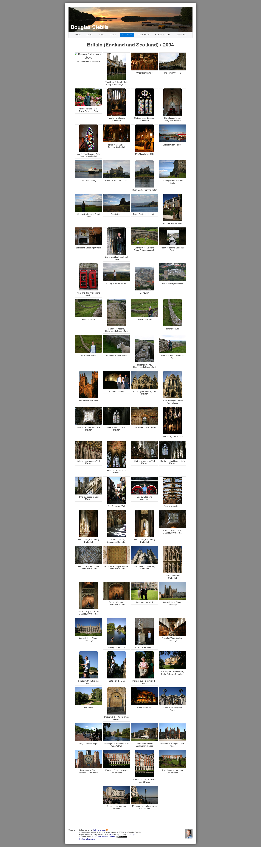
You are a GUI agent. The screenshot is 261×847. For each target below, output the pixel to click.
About (90, 34)
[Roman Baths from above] (89, 54)
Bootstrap (130, 834)
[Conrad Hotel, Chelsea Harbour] (117, 787)
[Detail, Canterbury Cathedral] (172, 547)
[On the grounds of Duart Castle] (172, 162)
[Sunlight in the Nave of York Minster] (172, 442)
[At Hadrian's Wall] (89, 337)
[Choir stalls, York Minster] (172, 408)
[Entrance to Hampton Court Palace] (172, 725)
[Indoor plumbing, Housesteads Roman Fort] (145, 337)
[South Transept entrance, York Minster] (172, 373)
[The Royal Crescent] (172, 54)
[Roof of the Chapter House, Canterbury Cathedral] (117, 547)
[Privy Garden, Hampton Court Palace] (172, 751)
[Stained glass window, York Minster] (145, 373)
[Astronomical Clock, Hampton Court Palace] (89, 751)
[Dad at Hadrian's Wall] (145, 301)
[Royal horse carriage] (89, 725)
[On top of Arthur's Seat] (117, 265)
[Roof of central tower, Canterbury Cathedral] (172, 511)
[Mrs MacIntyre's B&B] (145, 126)
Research (144, 34)
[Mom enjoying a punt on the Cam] (145, 653)
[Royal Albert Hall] (145, 689)
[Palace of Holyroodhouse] (172, 265)
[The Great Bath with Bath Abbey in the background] (117, 54)
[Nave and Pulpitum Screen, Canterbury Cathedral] (89, 583)
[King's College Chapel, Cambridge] (172, 583)
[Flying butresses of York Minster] (89, 478)
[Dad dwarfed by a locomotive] (145, 478)
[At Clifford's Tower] (117, 373)
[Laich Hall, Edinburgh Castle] (89, 229)
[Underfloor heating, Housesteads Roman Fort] (117, 301)
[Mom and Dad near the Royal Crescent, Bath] (89, 90)
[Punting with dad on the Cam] (89, 653)
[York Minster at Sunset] (89, 373)
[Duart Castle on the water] (145, 195)
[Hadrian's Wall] (89, 301)
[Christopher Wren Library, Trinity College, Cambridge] (172, 653)
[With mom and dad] (145, 583)
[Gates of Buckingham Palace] (172, 689)
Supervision (162, 34)
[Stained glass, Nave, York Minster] (117, 408)
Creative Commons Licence (104, 836)
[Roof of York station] (172, 478)
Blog (102, 34)
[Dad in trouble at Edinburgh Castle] (117, 229)
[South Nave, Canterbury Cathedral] (89, 511)
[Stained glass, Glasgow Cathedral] (145, 90)
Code (113, 34)
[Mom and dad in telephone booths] (89, 265)
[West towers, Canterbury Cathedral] (145, 547)
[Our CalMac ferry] (89, 162)
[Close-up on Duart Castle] (117, 162)
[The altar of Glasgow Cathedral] (117, 90)
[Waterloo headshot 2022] (188, 833)
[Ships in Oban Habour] (172, 126)
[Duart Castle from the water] (145, 162)
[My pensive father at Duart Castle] (89, 195)
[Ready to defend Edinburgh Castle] (172, 229)
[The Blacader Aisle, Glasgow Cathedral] (172, 90)
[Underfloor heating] (145, 54)
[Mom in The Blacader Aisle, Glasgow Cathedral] (89, 126)
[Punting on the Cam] (117, 619)
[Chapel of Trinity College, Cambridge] (172, 619)
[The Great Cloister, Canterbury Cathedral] (117, 511)
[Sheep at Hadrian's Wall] (117, 337)
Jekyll (110, 834)
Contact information (87, 839)
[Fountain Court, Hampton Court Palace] (117, 751)
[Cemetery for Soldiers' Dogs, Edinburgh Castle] (145, 229)
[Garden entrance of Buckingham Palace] (145, 725)
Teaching (180, 34)
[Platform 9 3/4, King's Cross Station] (117, 689)
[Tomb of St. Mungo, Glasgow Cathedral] (117, 126)
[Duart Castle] (117, 195)
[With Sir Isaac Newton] (145, 619)
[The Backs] (89, 689)
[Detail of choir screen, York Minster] (89, 442)
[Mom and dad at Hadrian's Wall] (172, 337)
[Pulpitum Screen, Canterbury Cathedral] (117, 583)
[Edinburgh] (145, 265)
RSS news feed (99, 830)
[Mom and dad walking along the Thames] (144, 787)
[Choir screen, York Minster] (145, 408)
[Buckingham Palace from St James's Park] (117, 725)
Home (78, 34)
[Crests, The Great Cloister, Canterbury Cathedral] (89, 547)
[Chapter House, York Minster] (117, 442)
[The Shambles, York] (117, 478)
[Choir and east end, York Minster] (145, 442)
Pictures (127, 34)
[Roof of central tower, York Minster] (89, 408)
